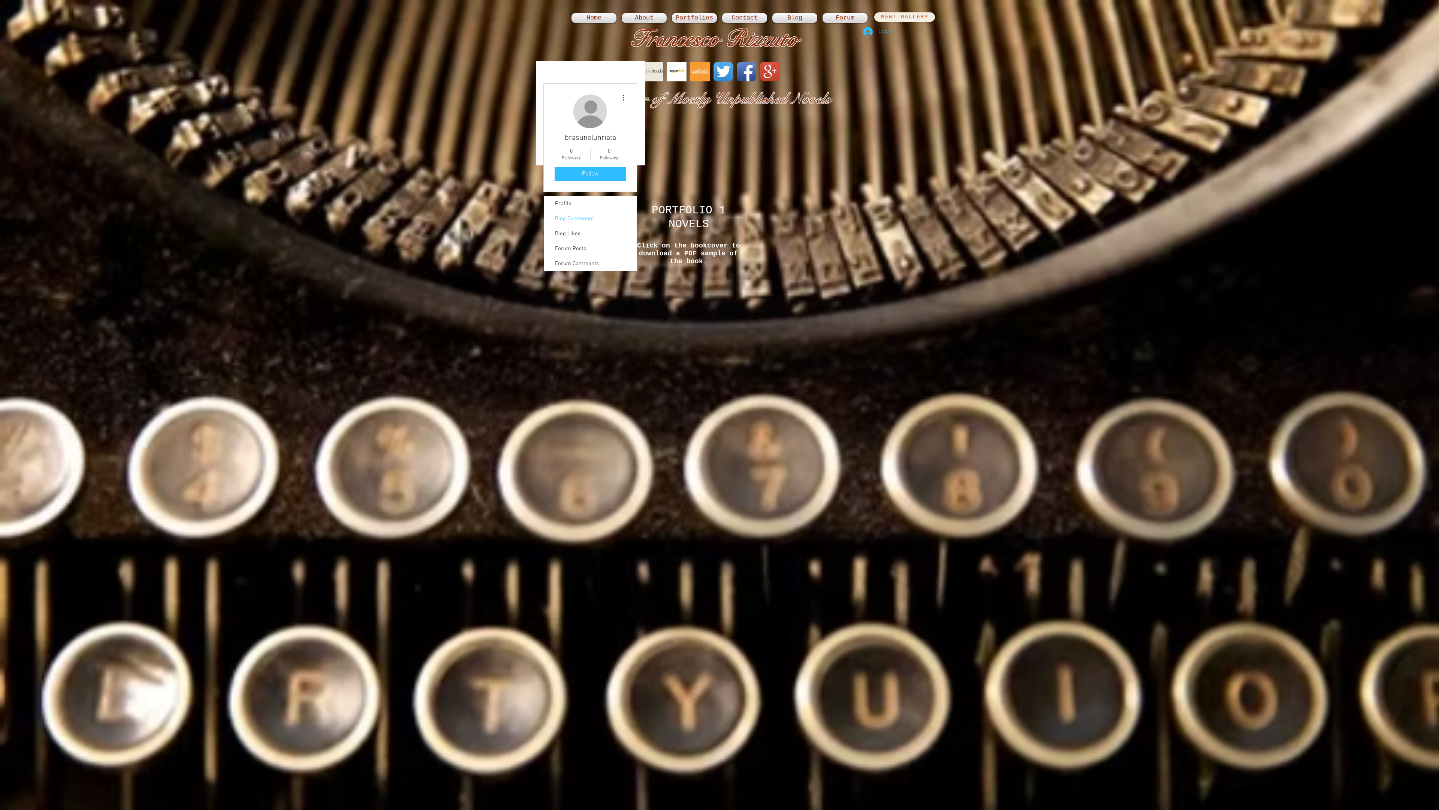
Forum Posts (570, 248)
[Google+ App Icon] (769, 71)
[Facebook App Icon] (746, 71)
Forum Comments (577, 263)
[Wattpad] (700, 71)
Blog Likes (567, 233)
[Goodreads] (653, 71)
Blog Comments (574, 218)
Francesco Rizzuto (714, 39)
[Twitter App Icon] (723, 71)
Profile (563, 203)
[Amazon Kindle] (677, 71)
